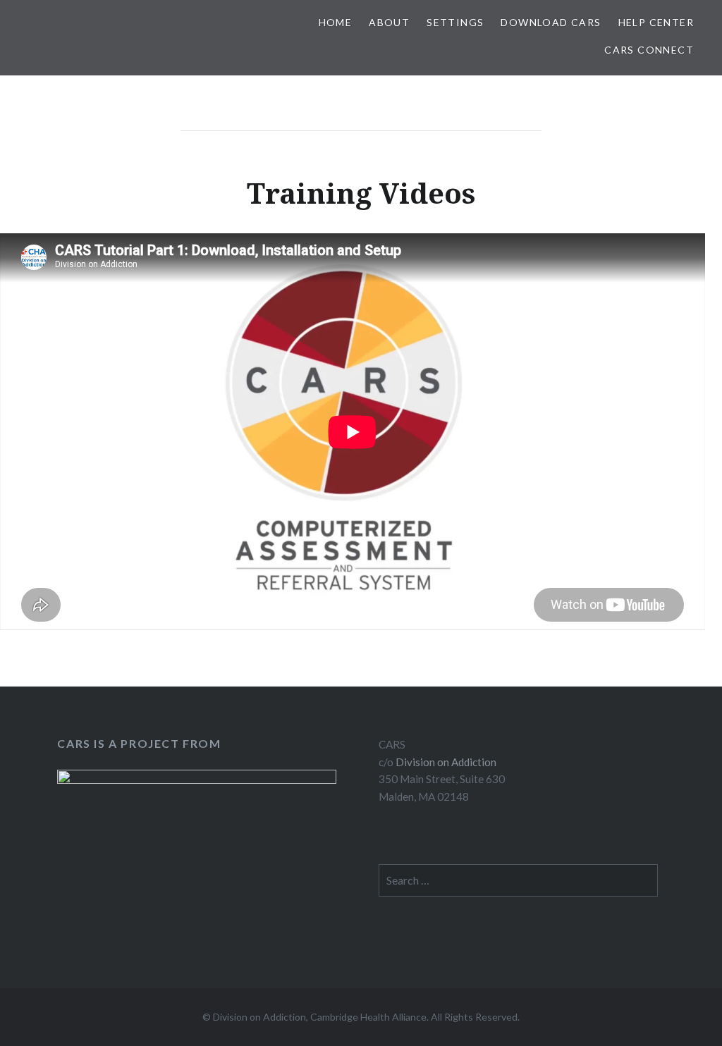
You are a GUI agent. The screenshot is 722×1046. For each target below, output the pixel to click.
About (389, 22)
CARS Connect (649, 50)
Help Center (656, 22)
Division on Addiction (446, 762)
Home (336, 22)
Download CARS (551, 22)
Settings (455, 22)
